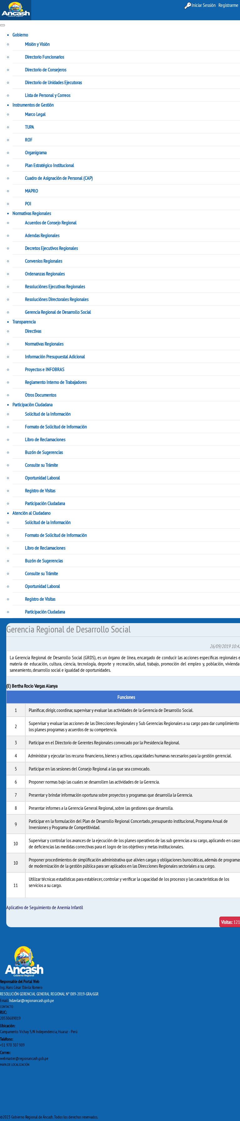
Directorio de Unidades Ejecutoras (53, 82)
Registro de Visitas (40, 490)
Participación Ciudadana (45, 503)
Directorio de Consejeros (45, 69)
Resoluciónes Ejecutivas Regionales (55, 286)
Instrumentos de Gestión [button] (33, 105)
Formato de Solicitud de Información (56, 426)
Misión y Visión (37, 44)
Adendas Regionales (42, 235)
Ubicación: (7, 1025)
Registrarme (228, 5)
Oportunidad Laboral (42, 478)
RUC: (3, 1012)
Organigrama (36, 152)
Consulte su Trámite (41, 465)
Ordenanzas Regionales (45, 273)
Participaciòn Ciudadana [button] (32, 404)
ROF (28, 139)
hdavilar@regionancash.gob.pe (31, 1000)
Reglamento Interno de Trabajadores (56, 382)
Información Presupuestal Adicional (55, 356)
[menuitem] (228, 5)
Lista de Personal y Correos (47, 95)
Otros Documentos (40, 395)
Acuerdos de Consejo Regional (51, 222)
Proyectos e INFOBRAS (44, 369)
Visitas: (226, 922)
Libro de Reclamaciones (45, 439)
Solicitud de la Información (48, 414)
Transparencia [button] (24, 321)
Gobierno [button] (20, 34)
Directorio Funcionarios (44, 57)
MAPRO (31, 191)
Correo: (5, 1052)
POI (28, 203)
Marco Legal (35, 114)
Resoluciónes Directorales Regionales (56, 299)
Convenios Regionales (43, 261)
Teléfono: (6, 1039)
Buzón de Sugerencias (44, 452)
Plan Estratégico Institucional (49, 165)
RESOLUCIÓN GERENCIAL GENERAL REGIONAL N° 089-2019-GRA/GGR (49, 993)
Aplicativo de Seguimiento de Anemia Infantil (44, 907)
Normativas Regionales (44, 344)
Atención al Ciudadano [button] (31, 513)
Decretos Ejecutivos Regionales (51, 248)
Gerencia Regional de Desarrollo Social (58, 312)
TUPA (29, 127)
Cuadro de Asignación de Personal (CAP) (59, 178)
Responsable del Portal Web (19, 981)
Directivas (33, 331)
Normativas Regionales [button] (31, 213)
